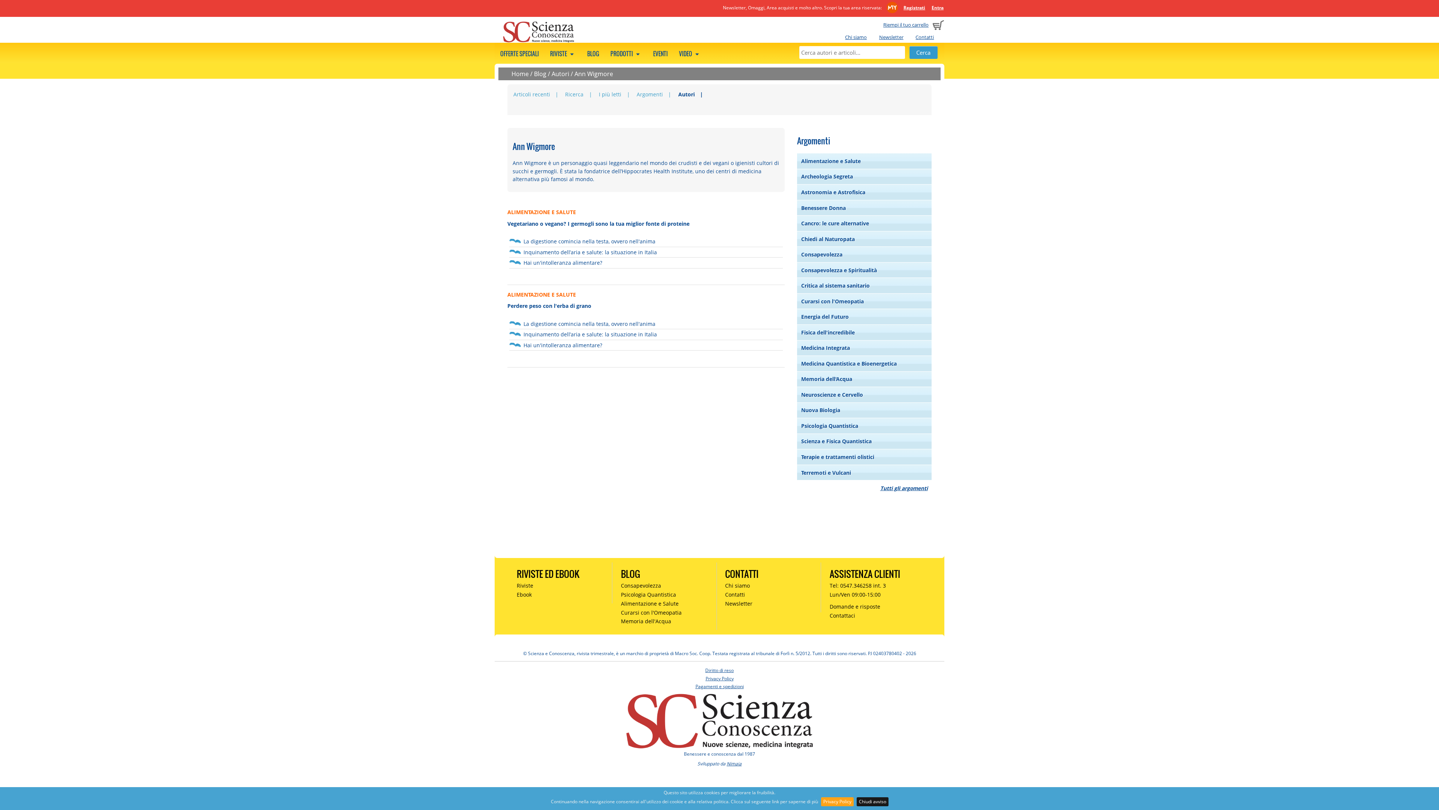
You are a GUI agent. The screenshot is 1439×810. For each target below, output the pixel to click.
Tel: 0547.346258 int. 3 (858, 585)
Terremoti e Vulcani (826, 472)
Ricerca (574, 94)
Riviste (559, 54)
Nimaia (734, 763)
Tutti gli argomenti (904, 488)
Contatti (924, 37)
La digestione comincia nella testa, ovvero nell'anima (589, 241)
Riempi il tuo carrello (906, 24)
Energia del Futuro (825, 316)
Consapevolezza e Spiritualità (839, 270)
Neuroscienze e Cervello (832, 394)
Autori (560, 74)
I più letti (610, 94)
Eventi (660, 54)
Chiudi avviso (872, 801)
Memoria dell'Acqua (826, 378)
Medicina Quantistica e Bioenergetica (849, 363)
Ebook (524, 594)
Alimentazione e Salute (831, 161)
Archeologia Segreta (827, 176)
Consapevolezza (821, 254)
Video (686, 54)
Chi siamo (856, 37)
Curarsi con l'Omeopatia (832, 301)
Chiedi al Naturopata (828, 239)
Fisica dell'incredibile (828, 332)
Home (520, 74)
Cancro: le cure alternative (835, 223)
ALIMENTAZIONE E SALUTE (541, 212)
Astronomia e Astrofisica (833, 192)
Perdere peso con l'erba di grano (549, 305)
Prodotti (622, 54)
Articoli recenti (531, 94)
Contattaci (842, 615)
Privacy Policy (837, 801)
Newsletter (891, 37)
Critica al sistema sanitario (835, 285)
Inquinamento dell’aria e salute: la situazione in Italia (590, 252)
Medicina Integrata (825, 347)
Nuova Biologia (820, 410)
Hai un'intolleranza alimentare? (563, 262)
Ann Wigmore (593, 74)
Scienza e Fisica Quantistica (836, 441)
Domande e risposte (855, 606)
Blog (593, 54)
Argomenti (650, 94)
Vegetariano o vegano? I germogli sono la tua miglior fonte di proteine (598, 223)
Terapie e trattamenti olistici (837, 456)
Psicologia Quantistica (829, 425)
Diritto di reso (719, 670)
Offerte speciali (519, 54)
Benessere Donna (823, 208)
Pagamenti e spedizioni (720, 686)
